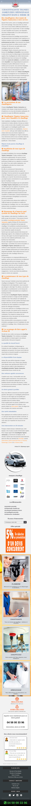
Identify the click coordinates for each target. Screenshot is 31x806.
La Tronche (24, 440)
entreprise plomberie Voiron (14, 510)
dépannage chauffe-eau (12, 508)
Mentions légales (15, 787)
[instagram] (17, 795)
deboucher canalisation (12, 514)
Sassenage (5, 442)
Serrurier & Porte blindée (15, 771)
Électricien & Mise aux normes (15, 777)
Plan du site (15, 785)
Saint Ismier (5, 440)
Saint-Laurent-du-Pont (14, 440)
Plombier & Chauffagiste (15, 773)
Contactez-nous (15, 783)
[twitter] (13, 795)
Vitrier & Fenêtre (15, 775)
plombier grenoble (11, 506)
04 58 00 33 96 (15, 722)
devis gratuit (15, 406)
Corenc (10, 442)
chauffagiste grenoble (12, 512)
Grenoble (21, 438)
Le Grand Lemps (18, 442)
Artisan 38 (4, 763)
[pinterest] (21, 795)
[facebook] (10, 795)
